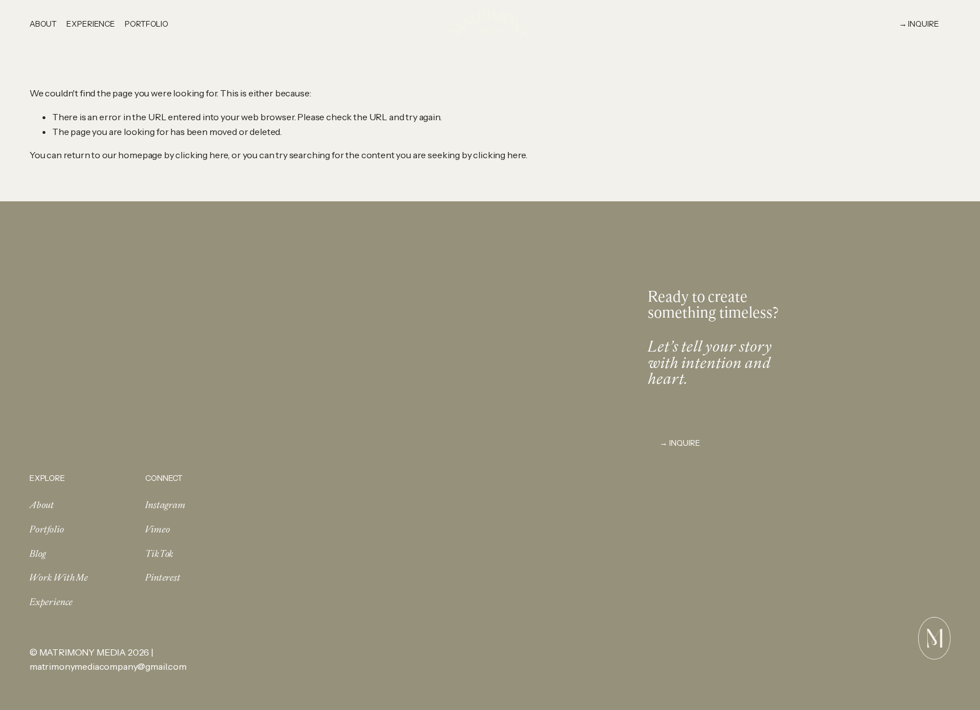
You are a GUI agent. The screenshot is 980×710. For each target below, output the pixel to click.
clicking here (201, 154)
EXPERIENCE (90, 23)
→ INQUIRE (919, 23)
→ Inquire (680, 442)
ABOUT (43, 23)
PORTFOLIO (146, 23)
